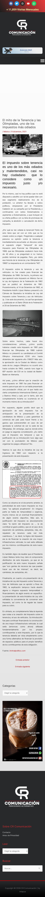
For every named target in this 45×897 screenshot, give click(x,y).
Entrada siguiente (22, 666)
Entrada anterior (22, 660)
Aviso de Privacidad (10, 835)
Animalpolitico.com (17, 651)
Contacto (6, 832)
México (7, 131)
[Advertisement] (22, 95)
